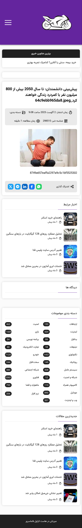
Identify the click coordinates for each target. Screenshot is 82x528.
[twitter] (11, 187)
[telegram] (18, 187)
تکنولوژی (60, 355)
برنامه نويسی (23, 339)
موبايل (60, 393)
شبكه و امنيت (61, 377)
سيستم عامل (60, 370)
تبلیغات (61, 347)
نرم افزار (22, 394)
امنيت (22, 324)
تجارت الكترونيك (23, 347)
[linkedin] (25, 187)
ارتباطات (60, 324)
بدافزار (61, 339)
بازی (22, 332)
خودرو (22, 355)
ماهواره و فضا (22, 385)
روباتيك (60, 362)
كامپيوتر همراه (60, 385)
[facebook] (32, 187)
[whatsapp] (39, 187)
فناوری (22, 377)
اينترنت (60, 332)
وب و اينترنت (60, 400)
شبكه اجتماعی (22, 370)
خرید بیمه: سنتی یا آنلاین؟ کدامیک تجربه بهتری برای (49, 63)
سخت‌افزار (22, 362)
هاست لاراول (41, 521)
